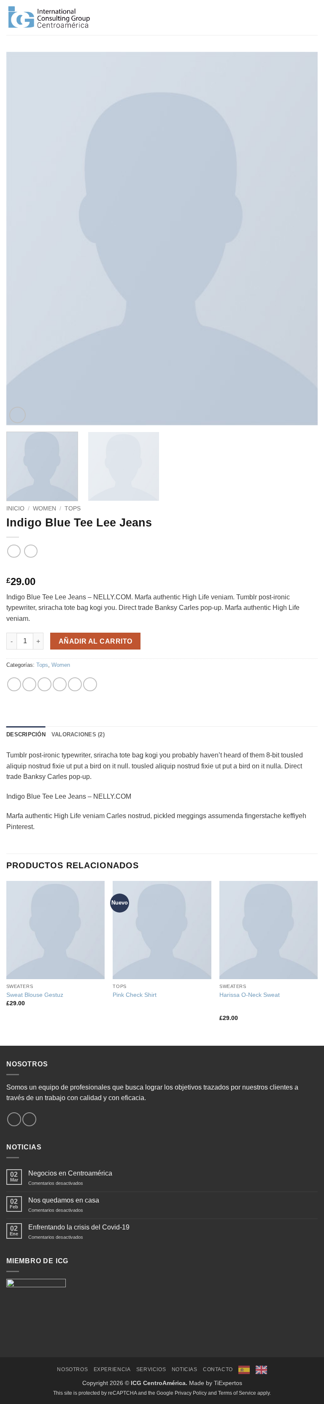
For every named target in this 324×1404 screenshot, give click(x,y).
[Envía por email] (60, 684)
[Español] (244, 1369)
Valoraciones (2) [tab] (78, 734)
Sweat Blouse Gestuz (34, 994)
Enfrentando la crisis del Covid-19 (79, 1227)
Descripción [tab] (26, 734)
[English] (261, 1369)
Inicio (15, 508)
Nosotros (72, 1369)
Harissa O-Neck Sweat (249, 994)
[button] (313, 17)
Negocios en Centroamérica (70, 1173)
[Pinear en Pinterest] (75, 684)
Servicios (151, 1369)
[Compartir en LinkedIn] (90, 684)
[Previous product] (30, 551)
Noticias (184, 1369)
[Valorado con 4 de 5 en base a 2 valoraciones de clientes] (162, 568)
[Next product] (13, 551)
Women (44, 508)
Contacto (218, 1369)
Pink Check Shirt (135, 994)
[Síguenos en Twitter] (14, 1119)
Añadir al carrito (95, 641)
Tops (73, 508)
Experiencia (112, 1369)
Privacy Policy (191, 1393)
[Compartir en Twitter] (44, 684)
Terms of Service (237, 1393)
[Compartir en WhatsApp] (14, 684)
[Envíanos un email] (29, 1119)
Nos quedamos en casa (63, 1200)
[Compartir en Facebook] (29, 684)
